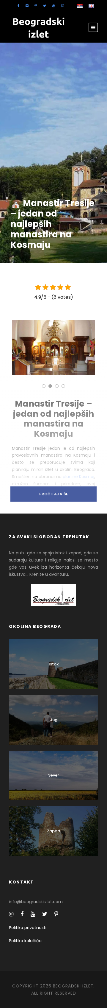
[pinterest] (35, 5)
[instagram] (62, 5)
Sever (53, 775)
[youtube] (53, 5)
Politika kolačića (25, 941)
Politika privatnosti (27, 928)
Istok (54, 664)
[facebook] (18, 5)
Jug (53, 720)
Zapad (53, 831)
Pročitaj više (53, 494)
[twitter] (44, 5)
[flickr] (27, 5)
